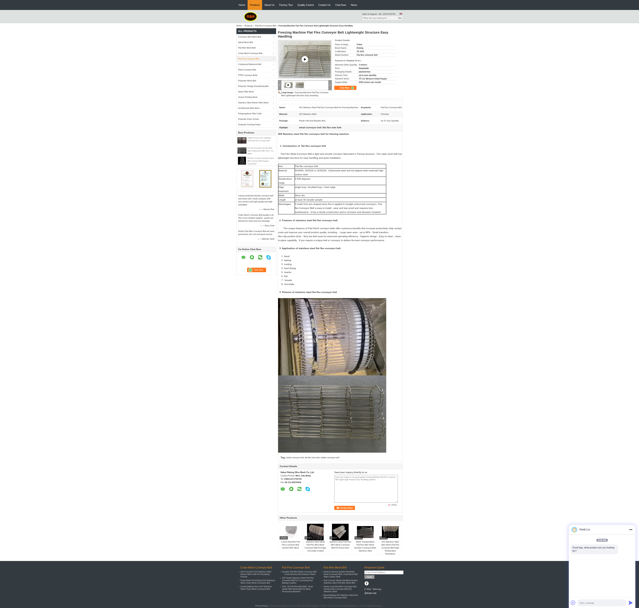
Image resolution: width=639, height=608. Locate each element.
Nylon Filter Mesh (246, 92)
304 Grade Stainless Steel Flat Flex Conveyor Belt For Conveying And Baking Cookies (298, 580)
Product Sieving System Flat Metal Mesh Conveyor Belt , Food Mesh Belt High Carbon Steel (341, 574)
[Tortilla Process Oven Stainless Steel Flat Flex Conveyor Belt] (241, 140)
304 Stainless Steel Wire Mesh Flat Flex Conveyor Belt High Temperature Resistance (390, 548)
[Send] (630, 602)
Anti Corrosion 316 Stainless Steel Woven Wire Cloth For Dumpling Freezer (255, 574)
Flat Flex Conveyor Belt (265, 26)
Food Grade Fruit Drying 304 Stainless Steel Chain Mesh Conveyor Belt (257, 581)
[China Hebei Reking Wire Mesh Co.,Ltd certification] (247, 178)
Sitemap (377, 589)
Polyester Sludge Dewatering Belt (253, 86)
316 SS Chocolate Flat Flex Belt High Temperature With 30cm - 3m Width (260, 151)
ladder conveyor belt (330, 457)
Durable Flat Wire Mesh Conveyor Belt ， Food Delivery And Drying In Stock (299, 573)
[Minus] (631, 530)
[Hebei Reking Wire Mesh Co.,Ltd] (250, 16)
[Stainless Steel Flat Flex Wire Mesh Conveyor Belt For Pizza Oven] (340, 532)
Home (242, 4)
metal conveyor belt (295, 457)
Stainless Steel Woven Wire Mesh (253, 103)
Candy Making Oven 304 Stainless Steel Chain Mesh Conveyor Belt (256, 587)
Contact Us (324, 4)
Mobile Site (371, 593)
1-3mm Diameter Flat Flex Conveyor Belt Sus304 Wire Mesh (290, 545)
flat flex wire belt (312, 457)
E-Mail (367, 589)
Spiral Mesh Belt (245, 42)
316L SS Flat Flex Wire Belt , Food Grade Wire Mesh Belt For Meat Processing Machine (297, 589)
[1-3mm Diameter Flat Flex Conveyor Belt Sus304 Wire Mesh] (290, 532)
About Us (269, 4)
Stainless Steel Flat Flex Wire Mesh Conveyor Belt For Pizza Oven (340, 545)
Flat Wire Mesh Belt (247, 48)
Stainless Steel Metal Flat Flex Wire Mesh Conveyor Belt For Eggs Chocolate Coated (315, 546)
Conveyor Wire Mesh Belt (249, 37)
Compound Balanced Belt (249, 64)
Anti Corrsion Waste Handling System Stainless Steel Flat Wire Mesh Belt (341, 581)
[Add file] (573, 602)
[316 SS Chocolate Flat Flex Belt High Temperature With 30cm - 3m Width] (241, 150)
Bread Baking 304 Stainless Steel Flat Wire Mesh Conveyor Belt (341, 596)
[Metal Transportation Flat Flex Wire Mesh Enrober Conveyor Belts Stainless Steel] (365, 532)
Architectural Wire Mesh (249, 108)
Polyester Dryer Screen (248, 119)
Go (400, 18)
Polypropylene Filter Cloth (250, 113)
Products (255, 4)
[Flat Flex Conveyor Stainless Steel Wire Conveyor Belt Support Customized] (242, 160)
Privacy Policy (261, 606)
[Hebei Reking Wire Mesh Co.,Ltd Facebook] (366, 583)
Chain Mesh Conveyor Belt (250, 53)
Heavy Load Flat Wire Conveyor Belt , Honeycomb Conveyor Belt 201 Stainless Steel (340, 589)
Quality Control (306, 4)
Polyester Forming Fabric (249, 124)
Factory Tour (286, 4)
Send (369, 577)
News (354, 4)
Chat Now (340, 5)
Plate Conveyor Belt (247, 70)
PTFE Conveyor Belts (247, 75)
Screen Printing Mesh (248, 97)
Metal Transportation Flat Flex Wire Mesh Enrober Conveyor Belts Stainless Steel (365, 546)
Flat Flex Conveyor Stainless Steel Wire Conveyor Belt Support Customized (260, 161)
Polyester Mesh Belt (247, 81)
